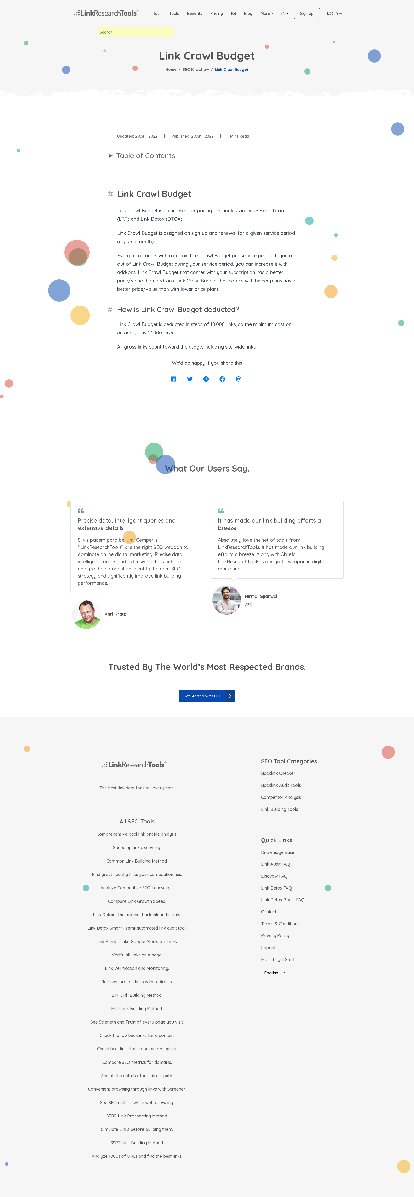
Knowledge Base (277, 852)
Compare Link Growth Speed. (137, 901)
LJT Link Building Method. (137, 995)
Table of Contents (145, 155)
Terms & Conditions (280, 924)
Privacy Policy (275, 935)
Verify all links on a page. (137, 955)
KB (233, 13)
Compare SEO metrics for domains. (137, 1062)
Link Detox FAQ (276, 888)
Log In (332, 13)
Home (171, 69)
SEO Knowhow (196, 69)
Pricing (216, 13)
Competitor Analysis (281, 797)
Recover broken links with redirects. (136, 981)
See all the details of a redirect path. (137, 1075)
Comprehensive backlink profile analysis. (137, 834)
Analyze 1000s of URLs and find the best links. (137, 1156)
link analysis (226, 210)
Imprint (268, 947)
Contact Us (271, 912)
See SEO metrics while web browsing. (137, 1102)
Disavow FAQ (274, 876)
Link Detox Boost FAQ (283, 900)
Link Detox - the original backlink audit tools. (137, 914)
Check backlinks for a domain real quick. (137, 1049)
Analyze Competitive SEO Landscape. (136, 888)
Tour (157, 13)
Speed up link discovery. (137, 847)
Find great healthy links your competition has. (137, 874)
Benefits (194, 13)
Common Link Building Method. (136, 861)
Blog (248, 13)
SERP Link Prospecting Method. (137, 1116)
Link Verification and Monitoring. (137, 968)
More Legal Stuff (278, 959)
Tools (174, 13)
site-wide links (240, 347)
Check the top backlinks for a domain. (137, 1035)
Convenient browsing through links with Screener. (137, 1089)
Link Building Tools (279, 809)
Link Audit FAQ (275, 864)
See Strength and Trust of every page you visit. (137, 1022)
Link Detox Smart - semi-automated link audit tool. (137, 928)
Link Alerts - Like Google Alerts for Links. (137, 941)
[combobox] (136, 32)
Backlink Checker (278, 773)
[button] (267, 13)
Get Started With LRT (202, 696)
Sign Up (307, 13)
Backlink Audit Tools (281, 785)
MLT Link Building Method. (137, 1008)
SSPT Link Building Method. (137, 1142)
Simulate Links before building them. (137, 1129)
